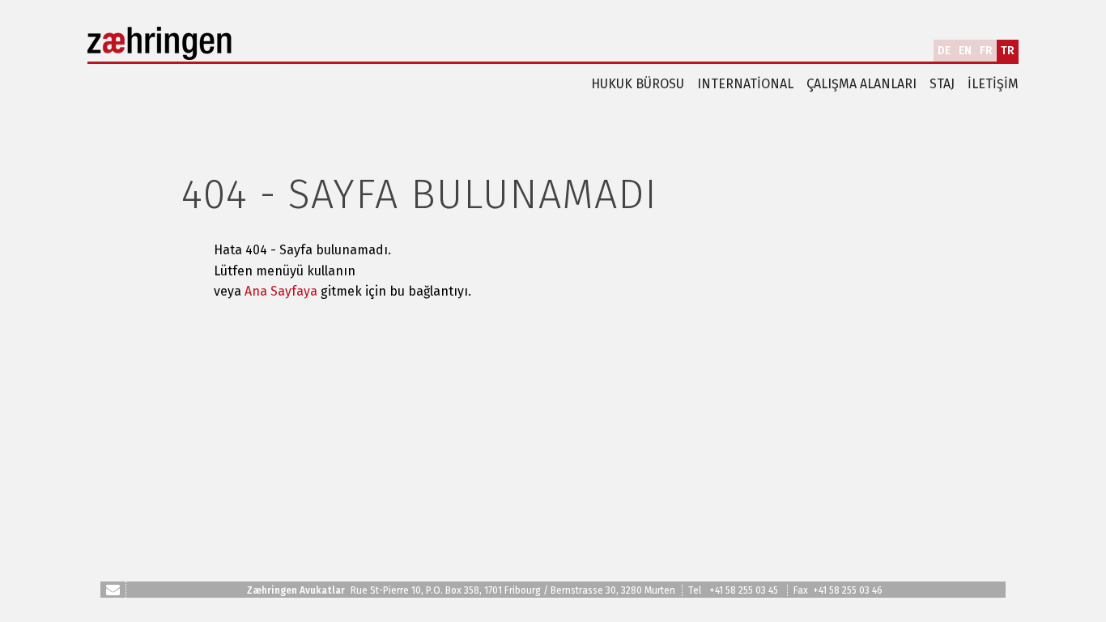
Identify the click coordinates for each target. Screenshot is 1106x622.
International (745, 84)
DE (944, 51)
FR (986, 51)
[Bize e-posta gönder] (113, 589)
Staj (942, 84)
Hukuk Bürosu (637, 84)
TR (1008, 51)
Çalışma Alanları (861, 84)
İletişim (993, 84)
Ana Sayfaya (281, 291)
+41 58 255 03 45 (743, 590)
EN (965, 51)
